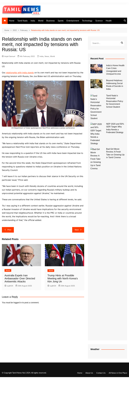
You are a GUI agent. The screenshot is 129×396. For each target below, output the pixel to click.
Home (11, 21)
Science (99, 21)
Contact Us (101, 373)
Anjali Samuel (9, 56)
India (33, 21)
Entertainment (73, 21)
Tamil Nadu (22, 21)
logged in (17, 303)
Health (109, 21)
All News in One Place (118, 373)
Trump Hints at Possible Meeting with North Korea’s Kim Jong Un (62, 278)
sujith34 (10, 286)
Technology (87, 21)
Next (77, 230)
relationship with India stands (19, 72)
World (40, 21)
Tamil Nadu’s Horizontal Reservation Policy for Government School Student (114, 101)
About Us (89, 373)
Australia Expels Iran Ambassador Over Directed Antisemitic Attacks (20, 278)
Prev (9, 230)
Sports (60, 21)
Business (50, 21)
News (47, 56)
